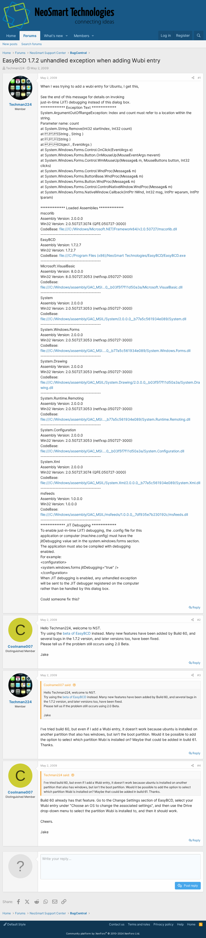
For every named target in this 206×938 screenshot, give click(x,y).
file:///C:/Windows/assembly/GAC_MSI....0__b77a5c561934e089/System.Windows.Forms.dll (115, 350)
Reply (196, 607)
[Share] (193, 78)
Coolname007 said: (57, 685)
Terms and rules (139, 924)
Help (180, 924)
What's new (53, 35)
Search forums (31, 44)
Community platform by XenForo (103, 933)
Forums (29, 35)
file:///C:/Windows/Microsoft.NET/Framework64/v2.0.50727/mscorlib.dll (118, 229)
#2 (199, 620)
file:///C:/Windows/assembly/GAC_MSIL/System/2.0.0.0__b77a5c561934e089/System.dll (113, 319)
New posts (10, 44)
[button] (66, 35)
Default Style (16, 924)
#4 (199, 765)
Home (11, 35)
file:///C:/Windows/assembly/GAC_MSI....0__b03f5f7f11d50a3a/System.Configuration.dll (112, 451)
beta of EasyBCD (77, 633)
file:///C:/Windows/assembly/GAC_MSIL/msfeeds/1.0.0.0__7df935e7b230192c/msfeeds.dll (114, 514)
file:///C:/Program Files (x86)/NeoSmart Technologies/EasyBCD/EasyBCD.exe (122, 255)
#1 (199, 78)
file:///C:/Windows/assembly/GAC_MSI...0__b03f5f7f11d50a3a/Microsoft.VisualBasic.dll (111, 287)
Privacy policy (163, 924)
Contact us (116, 924)
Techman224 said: (57, 775)
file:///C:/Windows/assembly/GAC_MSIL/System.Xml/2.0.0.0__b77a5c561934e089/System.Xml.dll (120, 483)
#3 (199, 675)
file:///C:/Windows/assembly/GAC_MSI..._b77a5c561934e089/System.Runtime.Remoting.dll (115, 419)
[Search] (198, 35)
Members (81, 35)
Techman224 (15, 68)
